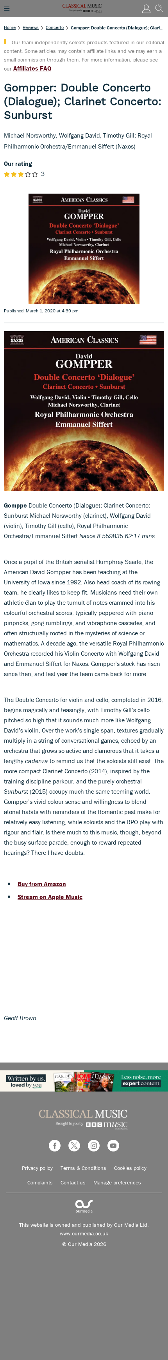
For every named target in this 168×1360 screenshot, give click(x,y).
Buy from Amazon (42, 884)
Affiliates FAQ (32, 68)
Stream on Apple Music (50, 897)
